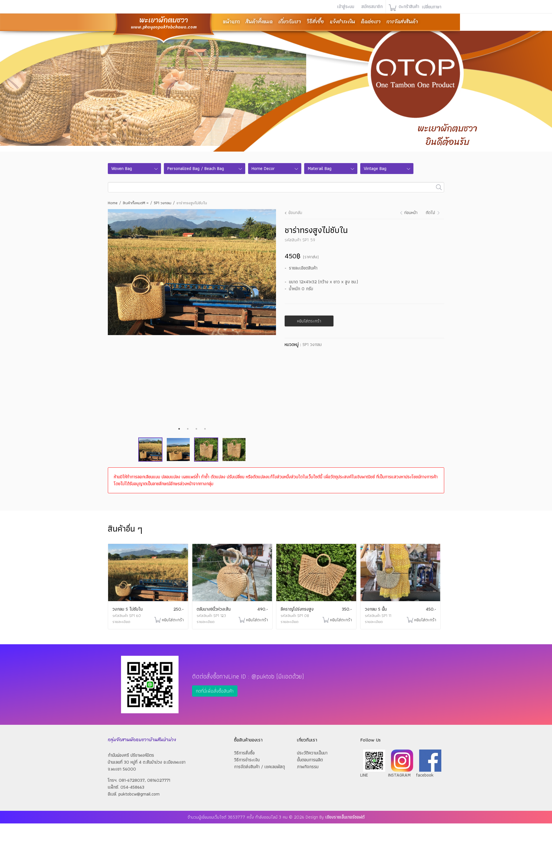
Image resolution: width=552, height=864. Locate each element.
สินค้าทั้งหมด (259, 21)
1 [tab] (179, 429)
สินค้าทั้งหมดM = (136, 203)
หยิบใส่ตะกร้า (173, 619)
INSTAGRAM (399, 775)
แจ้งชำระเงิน (342, 21)
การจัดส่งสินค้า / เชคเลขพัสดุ (259, 766)
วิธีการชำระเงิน (247, 759)
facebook (425, 775)
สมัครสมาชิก (372, 6)
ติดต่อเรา (371, 21)
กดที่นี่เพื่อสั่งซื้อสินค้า (214, 691)
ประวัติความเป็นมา (312, 752)
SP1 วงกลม (162, 203)
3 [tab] (196, 429)
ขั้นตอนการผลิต (310, 759)
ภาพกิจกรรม (308, 766)
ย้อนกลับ (295, 212)
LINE (364, 775)
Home (113, 203)
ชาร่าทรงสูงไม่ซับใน (192, 203)
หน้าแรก (231, 21)
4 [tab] (205, 429)
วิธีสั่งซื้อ (315, 21)
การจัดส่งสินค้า (402, 21)
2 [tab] (188, 429)
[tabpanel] (192, 272)
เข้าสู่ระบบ (345, 6)
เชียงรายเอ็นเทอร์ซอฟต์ (345, 817)
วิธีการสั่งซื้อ (244, 752)
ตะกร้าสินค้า (408, 6)
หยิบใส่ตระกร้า (309, 320)
